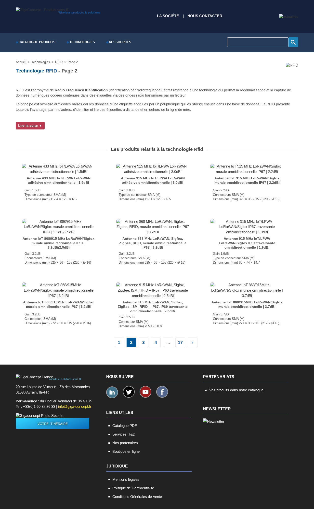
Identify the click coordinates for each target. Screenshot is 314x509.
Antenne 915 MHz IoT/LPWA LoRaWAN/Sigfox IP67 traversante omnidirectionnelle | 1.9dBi (247, 243)
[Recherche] (293, 42)
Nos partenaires (125, 443)
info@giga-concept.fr (74, 407)
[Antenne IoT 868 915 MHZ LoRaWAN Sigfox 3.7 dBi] (246, 290)
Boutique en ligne (126, 451)
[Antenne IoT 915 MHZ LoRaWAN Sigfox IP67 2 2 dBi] (246, 169)
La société (168, 16)
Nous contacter (204, 16)
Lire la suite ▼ (30, 125)
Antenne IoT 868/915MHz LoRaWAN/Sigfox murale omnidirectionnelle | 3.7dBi (246, 304)
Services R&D (123, 434)
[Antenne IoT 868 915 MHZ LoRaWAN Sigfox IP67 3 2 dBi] (58, 290)
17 (180, 342)
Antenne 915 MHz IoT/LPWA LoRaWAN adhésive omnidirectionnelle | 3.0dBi (153, 180)
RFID (51, 70)
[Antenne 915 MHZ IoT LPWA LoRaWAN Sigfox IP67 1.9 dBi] (246, 227)
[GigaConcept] (42, 9)
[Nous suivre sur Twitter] (129, 392)
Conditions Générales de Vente (137, 497)
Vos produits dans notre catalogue (236, 390)
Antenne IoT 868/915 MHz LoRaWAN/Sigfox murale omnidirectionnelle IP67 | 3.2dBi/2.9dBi (58, 243)
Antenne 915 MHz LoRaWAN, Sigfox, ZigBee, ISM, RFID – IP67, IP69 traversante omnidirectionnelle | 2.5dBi (153, 306)
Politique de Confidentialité (133, 488)
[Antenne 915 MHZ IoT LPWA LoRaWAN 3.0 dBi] (152, 169)
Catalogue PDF (124, 426)
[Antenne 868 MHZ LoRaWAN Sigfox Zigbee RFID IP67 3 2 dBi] (152, 227)
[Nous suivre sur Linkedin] (112, 392)
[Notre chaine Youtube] (145, 392)
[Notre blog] (288, 16)
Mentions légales (125, 479)
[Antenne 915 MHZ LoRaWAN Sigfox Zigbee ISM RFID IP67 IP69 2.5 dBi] (152, 290)
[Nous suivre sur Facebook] (162, 392)
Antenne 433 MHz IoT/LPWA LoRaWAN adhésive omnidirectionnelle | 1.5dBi (59, 180)
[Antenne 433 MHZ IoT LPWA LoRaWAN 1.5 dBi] (58, 169)
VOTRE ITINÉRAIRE (53, 424)
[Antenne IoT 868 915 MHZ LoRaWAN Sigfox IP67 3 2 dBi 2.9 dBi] (58, 227)
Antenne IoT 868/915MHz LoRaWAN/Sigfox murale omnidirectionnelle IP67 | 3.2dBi (58, 304)
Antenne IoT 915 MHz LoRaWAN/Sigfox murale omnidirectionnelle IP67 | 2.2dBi (247, 180)
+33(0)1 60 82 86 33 (39, 407)
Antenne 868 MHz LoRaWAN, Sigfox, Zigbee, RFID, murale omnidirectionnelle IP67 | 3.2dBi (152, 243)
